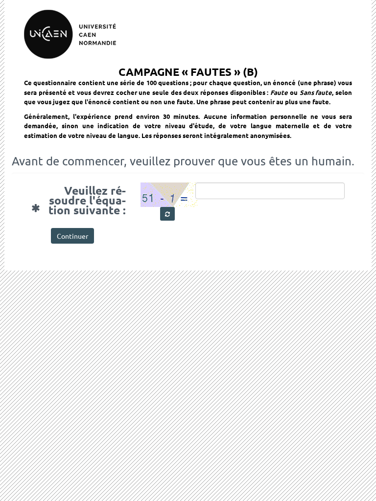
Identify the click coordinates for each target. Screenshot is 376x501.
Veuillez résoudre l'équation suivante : (90, 199)
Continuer (72, 235)
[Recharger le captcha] (167, 214)
